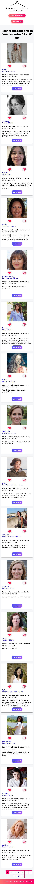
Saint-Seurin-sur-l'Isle (9, 692)
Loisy (4, 330)
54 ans (13, 226)
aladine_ (5, 483)
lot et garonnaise (8, 276)
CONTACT (29, 882)
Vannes (4, 847)
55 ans (12, 381)
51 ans (13, 71)
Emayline (5, 328)
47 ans (20, 692)
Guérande (5, 381)
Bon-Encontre (7, 278)
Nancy (4, 123)
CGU (11, 882)
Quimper (5, 588)
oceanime (5, 535)
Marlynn (5, 69)
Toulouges (5, 226)
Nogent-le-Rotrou (8, 536)
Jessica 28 (6, 431)
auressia (5, 793)
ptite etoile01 (6, 742)
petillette (5, 845)
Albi (3, 174)
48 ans (9, 330)
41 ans (12, 588)
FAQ (7, 882)
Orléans (4, 640)
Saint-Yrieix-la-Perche (9, 485)
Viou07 (4, 638)
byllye (4, 690)
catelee (4, 224)
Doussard (5, 743)
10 (22, 876)
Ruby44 (5, 173)
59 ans (11, 847)
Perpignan (5, 71)
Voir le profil (17, 89)
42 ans (13, 433)
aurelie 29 (5, 586)
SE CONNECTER (17, 21)
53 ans (11, 640)
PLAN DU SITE (19, 882)
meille (4, 380)
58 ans (10, 795)
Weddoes (5, 121)
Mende (4, 795)
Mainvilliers (6, 433)
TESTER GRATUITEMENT (17, 15)
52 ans (15, 278)
